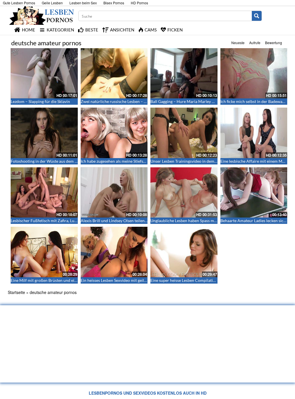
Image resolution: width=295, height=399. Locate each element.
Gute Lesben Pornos (19, 2)
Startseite (16, 292)
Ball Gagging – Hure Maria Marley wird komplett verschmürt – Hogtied (213, 101)
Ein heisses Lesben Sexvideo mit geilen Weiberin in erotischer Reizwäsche (146, 280)
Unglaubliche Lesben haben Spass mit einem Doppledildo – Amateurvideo (215, 220)
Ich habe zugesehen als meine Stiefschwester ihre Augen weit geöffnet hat (146, 161)
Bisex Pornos (113, 2)
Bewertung (273, 42)
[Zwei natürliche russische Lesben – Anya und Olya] (114, 73)
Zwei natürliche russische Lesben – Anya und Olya (125, 101)
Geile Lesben (52, 2)
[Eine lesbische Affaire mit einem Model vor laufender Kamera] (254, 133)
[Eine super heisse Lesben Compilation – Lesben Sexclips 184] (184, 252)
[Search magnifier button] (257, 16)
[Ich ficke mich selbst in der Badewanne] (254, 73)
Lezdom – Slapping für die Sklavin (40, 101)
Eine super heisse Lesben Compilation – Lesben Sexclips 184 (203, 280)
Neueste (238, 42)
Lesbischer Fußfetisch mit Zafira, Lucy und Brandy (55, 220)
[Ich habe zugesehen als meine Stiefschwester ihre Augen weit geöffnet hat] (114, 133)
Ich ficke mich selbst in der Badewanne (254, 101)
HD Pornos (139, 2)
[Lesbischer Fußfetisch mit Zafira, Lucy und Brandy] (44, 192)
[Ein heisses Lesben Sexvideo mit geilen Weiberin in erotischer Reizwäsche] (114, 252)
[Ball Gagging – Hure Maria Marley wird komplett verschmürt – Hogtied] (184, 73)
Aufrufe (254, 42)
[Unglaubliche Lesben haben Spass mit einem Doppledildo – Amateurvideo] (184, 192)
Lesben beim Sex (83, 2)
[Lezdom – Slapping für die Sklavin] (44, 73)
